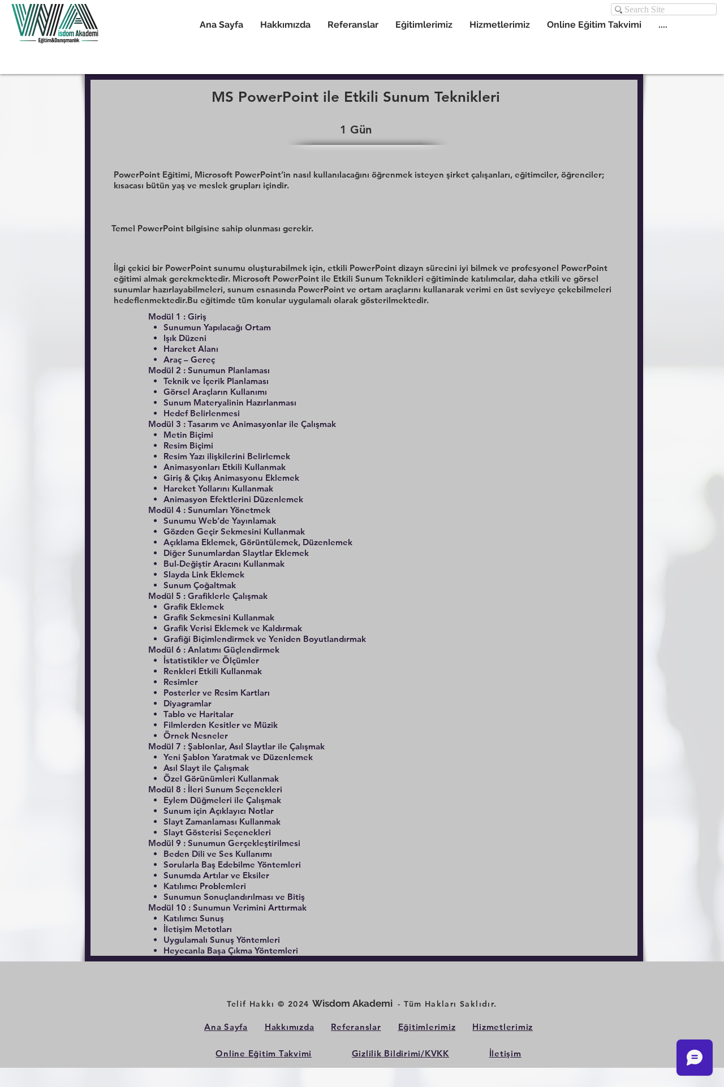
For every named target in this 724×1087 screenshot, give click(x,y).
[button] (499, 24)
